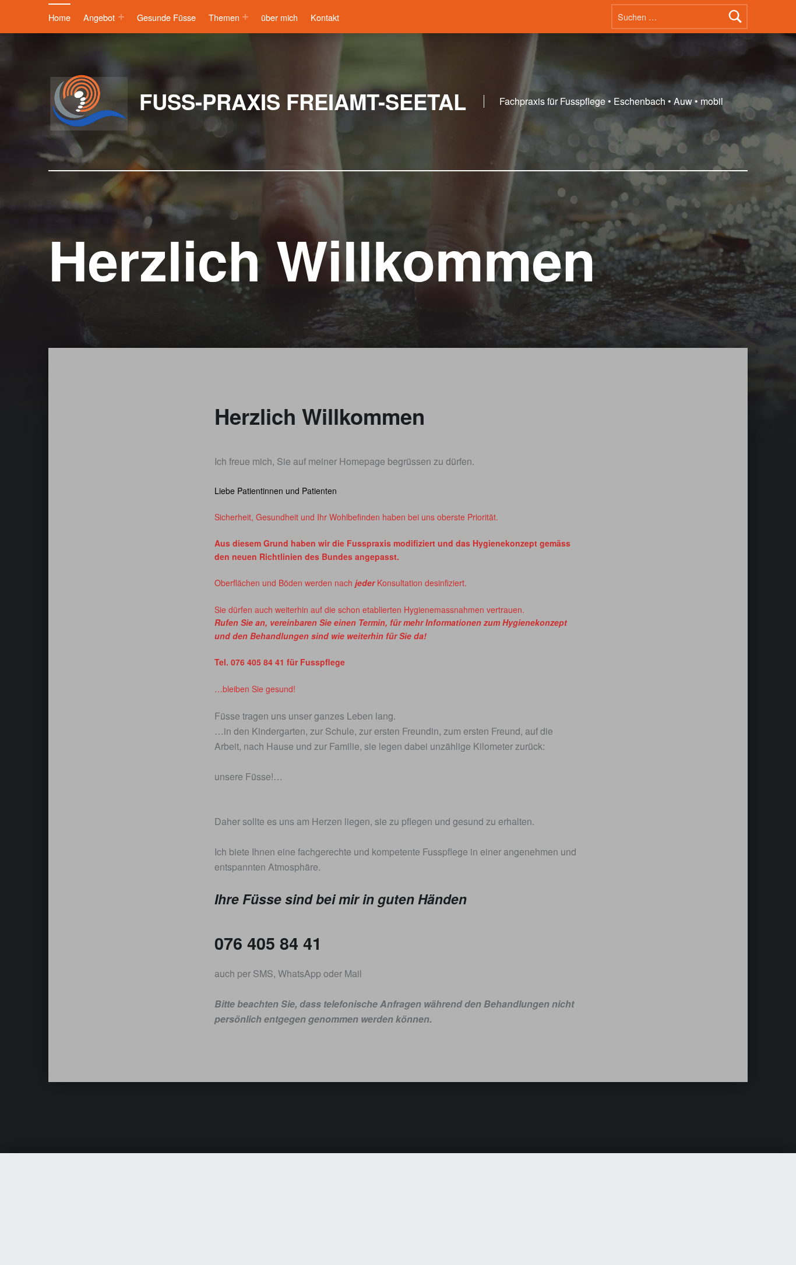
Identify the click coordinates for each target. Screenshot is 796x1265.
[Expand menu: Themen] (245, 17)
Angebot (99, 17)
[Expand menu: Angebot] (121, 17)
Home (59, 17)
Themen (224, 17)
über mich (279, 17)
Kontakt (325, 17)
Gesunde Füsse (166, 17)
